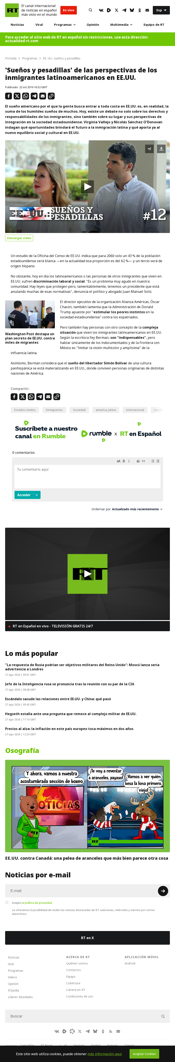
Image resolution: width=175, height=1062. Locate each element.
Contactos (73, 970)
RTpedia (13, 990)
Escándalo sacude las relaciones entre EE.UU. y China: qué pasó (58, 698)
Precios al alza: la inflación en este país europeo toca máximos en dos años (69, 728)
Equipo (71, 976)
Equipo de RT (154, 24)
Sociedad (79, 410)
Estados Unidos (25, 410)
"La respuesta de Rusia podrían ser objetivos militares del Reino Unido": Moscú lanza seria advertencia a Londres (82, 667)
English (96, 1045)
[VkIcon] (101, 10)
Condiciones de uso (79, 996)
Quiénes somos (77, 963)
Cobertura (73, 983)
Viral (39, 24)
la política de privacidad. (37, 903)
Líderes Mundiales (20, 997)
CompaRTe (27, 1045)
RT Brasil (46, 1045)
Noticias (17, 24)
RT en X (87, 937)
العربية (63, 1045)
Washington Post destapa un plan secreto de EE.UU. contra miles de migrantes (30, 338)
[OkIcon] (139, 10)
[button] (87, 186)
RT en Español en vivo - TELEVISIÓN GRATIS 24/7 (52, 626)
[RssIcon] (110, 1031)
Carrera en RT (75, 989)
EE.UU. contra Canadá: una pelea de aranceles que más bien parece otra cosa (86, 858)
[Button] (90, 10)
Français (112, 1045)
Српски (129, 1045)
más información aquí (105, 1053)
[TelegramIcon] (124, 10)
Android (130, 963)
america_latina (106, 410)
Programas (63, 24)
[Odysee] (72, 1031)
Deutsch (79, 1045)
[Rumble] (108, 10)
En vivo (68, 10)
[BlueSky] (131, 10)
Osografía (22, 751)
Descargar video (19, 238)
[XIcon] (116, 10)
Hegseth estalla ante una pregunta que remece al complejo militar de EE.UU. (70, 713)
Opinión (93, 24)
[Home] (12, 10)
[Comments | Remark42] (87, 485)
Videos (12, 977)
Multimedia (119, 24)
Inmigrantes (54, 410)
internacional (135, 410)
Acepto (32, 903)
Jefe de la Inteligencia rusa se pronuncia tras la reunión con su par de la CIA (69, 684)
